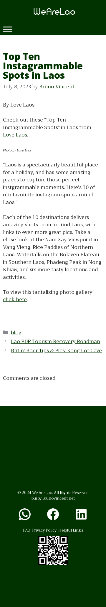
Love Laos (15, 135)
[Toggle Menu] (7, 29)
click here (15, 299)
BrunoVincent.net (58, 498)
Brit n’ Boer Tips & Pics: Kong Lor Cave (56, 350)
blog (16, 332)
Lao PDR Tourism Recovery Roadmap (55, 341)
